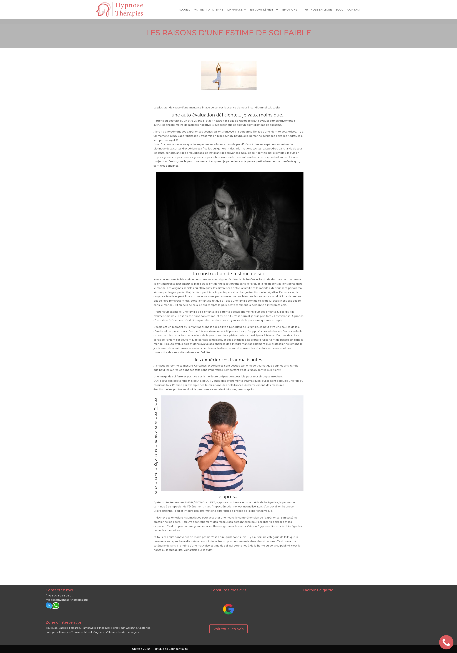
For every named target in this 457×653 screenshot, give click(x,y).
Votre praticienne (208, 9)
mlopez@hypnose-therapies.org (67, 599)
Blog (339, 9)
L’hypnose (235, 9)
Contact (354, 9)
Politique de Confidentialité (170, 649)
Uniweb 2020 (141, 649)
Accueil (184, 9)
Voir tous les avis (228, 629)
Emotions (289, 9)
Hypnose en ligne (318, 9)
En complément (262, 9)
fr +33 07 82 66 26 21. (59, 595)
